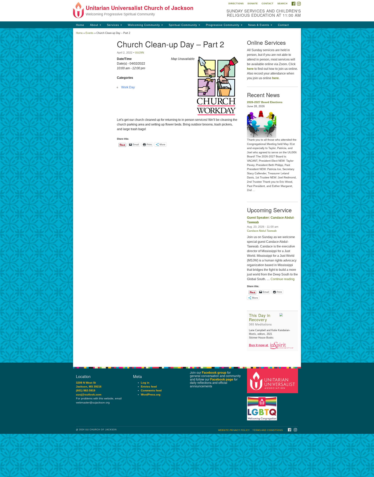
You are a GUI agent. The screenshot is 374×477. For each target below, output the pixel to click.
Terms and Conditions (267, 430)
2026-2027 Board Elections (264, 102)
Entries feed (149, 386)
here (250, 68)
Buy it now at (259, 345)
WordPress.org (151, 394)
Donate (253, 3)
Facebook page (221, 379)
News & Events (259, 24)
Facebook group (214, 372)
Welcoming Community (144, 24)
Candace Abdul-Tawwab (262, 230)
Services (113, 24)
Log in (145, 382)
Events (90, 33)
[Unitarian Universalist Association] (273, 380)
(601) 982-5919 (85, 390)
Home (80, 24)
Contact (267, 3)
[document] (187, 195)
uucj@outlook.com (88, 394)
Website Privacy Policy (234, 430)
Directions (236, 3)
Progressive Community (223, 24)
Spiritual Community (183, 24)
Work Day (128, 87)
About (94, 24)
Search (282, 3)
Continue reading (283, 279)
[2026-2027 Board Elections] (272, 123)
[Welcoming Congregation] (262, 406)
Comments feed (151, 390)
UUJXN (139, 52)
